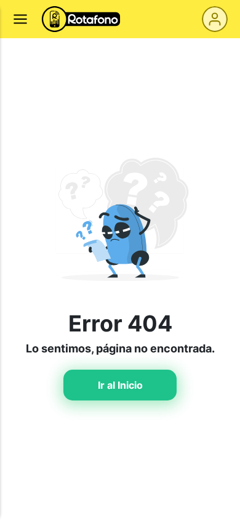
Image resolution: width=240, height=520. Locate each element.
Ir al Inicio (120, 385)
